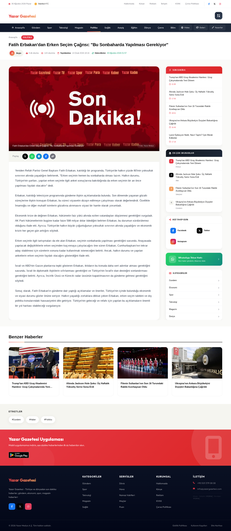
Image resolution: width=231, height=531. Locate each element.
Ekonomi (173, 287)
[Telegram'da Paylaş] (39, 156)
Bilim (173, 27)
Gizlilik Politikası (180, 525)
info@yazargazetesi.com (209, 489)
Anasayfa (20, 27)
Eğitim (134, 27)
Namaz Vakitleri (127, 495)
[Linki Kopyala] (53, 156)
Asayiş (121, 27)
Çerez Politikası (192, 4)
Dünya (147, 27)
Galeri (202, 27)
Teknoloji (63, 27)
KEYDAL (209, 496)
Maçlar (122, 501)
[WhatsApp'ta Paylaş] (32, 156)
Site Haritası (216, 525)
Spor (49, 27)
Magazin (79, 27)
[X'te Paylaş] (25, 156)
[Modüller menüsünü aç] (218, 15)
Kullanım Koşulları (199, 525)
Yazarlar (219, 27)
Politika (94, 27)
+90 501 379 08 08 (206, 483)
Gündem (36, 27)
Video (187, 27)
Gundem (173, 280)
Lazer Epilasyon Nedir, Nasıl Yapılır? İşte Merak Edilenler (191, 136)
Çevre (161, 27)
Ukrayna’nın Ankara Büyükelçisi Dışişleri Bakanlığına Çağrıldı (193, 122)
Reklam (153, 4)
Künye (142, 4)
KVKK (177, 4)
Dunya (172, 316)
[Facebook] (209, 4)
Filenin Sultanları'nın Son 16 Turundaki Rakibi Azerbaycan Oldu (189, 108)
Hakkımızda (129, 4)
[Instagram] (220, 4)
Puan (121, 507)
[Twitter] (214, 4)
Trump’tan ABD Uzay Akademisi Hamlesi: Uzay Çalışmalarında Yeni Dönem (190, 79)
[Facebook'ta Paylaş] (46, 156)
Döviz (122, 483)
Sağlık (107, 27)
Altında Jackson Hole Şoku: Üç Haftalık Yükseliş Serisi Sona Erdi (191, 93)
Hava (121, 489)
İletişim (164, 4)
